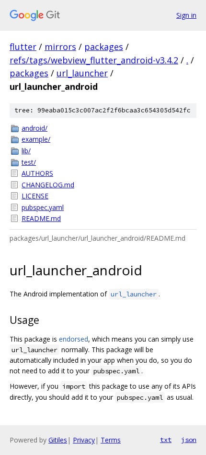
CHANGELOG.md (48, 184)
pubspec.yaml (43, 207)
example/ (36, 139)
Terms (111, 439)
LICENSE (35, 195)
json (188, 439)
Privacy (84, 439)
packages (103, 46)
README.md (41, 218)
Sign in (186, 15)
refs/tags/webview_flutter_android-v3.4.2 (94, 60)
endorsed (73, 339)
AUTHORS (37, 173)
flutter (23, 46)
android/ (34, 128)
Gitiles (57, 439)
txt (166, 439)
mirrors (60, 46)
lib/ (26, 150)
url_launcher (82, 73)
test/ (29, 162)
